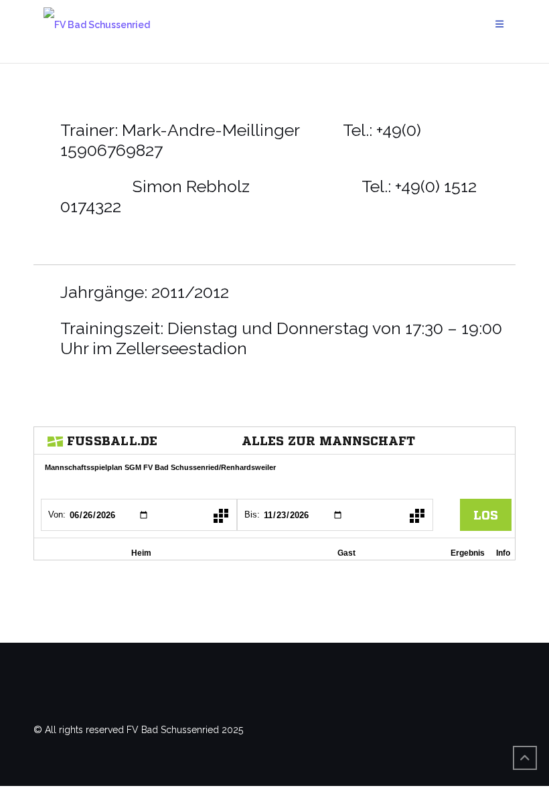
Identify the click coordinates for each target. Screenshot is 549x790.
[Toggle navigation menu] (500, 24)
